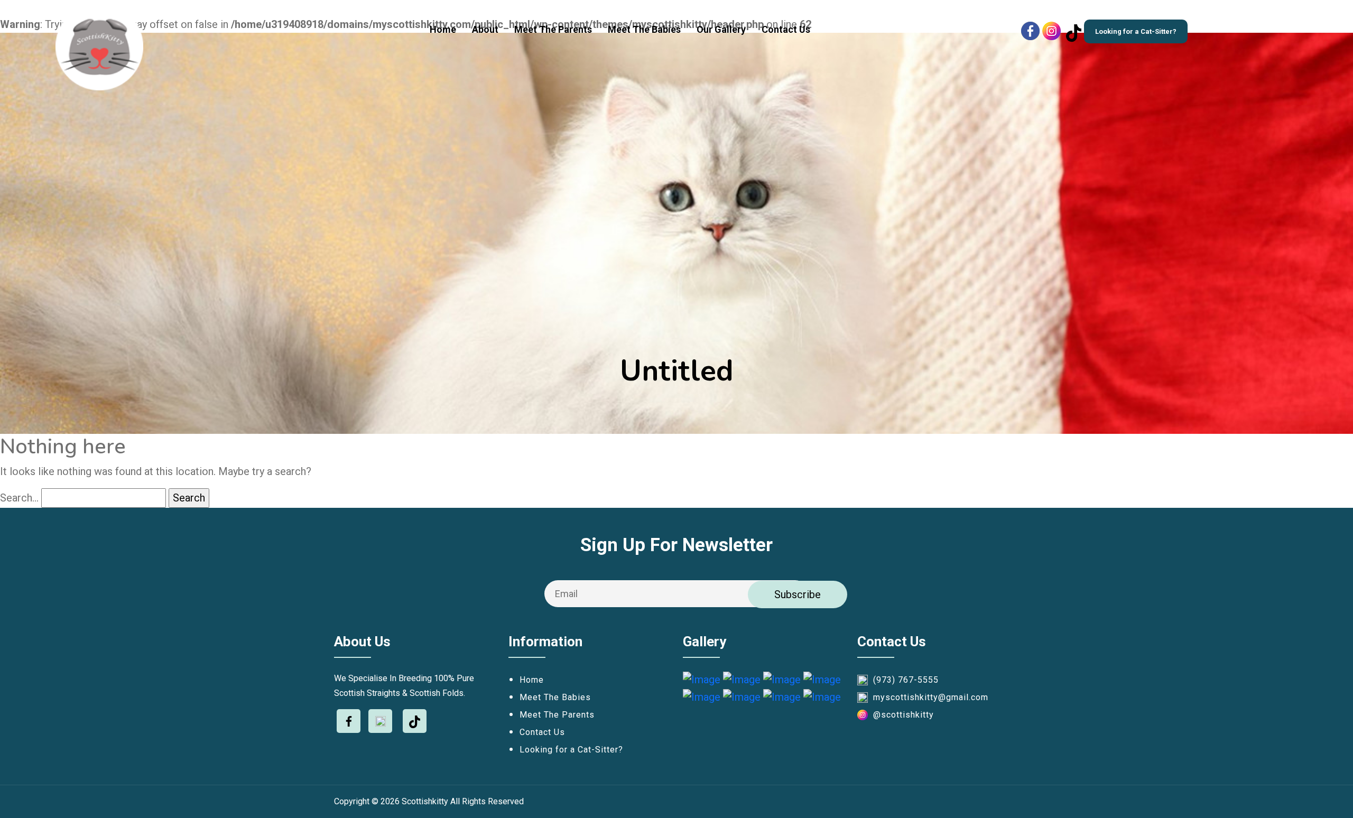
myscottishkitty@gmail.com (930, 697)
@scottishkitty (903, 715)
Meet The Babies (644, 29)
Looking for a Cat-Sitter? (1135, 31)
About (485, 29)
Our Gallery (721, 29)
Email (566, 593)
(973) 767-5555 (906, 680)
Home (443, 29)
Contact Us (786, 29)
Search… (19, 497)
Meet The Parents (553, 29)
